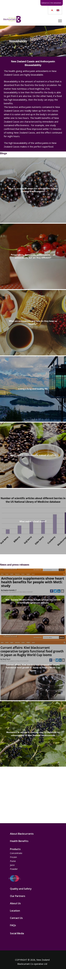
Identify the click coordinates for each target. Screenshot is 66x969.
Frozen (13, 857)
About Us (15, 903)
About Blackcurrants (22, 833)
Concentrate (16, 853)
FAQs (13, 925)
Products (15, 849)
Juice (12, 865)
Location (15, 910)
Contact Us (45, 3)
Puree (13, 861)
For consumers (56, 3)
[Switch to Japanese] (52, 10)
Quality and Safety (20, 888)
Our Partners (17, 896)
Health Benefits (19, 841)
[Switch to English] (58, 10)
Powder (14, 869)
